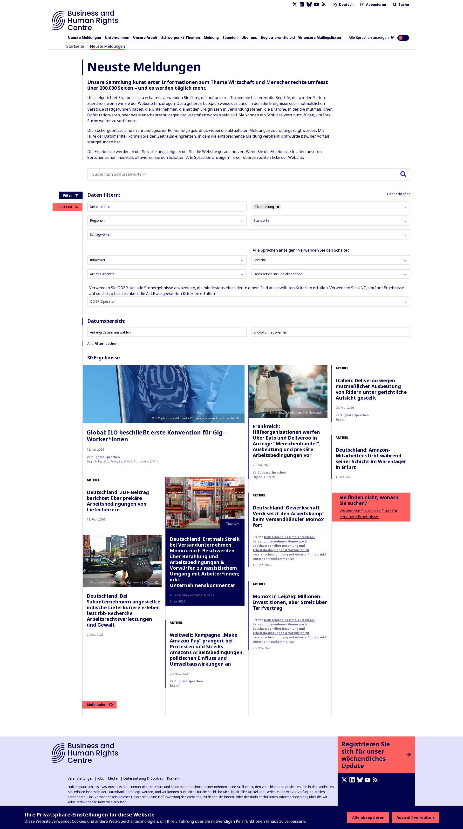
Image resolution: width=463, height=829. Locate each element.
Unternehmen (117, 37)
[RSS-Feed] (324, 4)
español (103, 461)
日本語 (128, 461)
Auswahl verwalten (415, 817)
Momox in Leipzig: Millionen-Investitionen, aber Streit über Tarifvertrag (290, 602)
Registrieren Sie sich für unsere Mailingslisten (301, 37)
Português (141, 461)
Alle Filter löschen (102, 343)
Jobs (100, 778)
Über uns (249, 37)
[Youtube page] (316, 4)
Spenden (230, 37)
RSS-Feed (64, 207)
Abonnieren (375, 4)
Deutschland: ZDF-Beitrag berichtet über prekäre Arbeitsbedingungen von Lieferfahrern (118, 501)
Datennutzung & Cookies (143, 778)
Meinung (211, 37)
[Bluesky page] (309, 4)
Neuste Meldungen (84, 37)
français (116, 461)
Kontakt (173, 778)
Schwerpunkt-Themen (180, 37)
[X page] (295, 4)
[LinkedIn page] (302, 4)
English (92, 461)
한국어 (154, 461)
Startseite (75, 46)
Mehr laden (96, 704)
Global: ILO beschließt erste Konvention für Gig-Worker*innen (155, 435)
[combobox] (167, 260)
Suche (403, 4)
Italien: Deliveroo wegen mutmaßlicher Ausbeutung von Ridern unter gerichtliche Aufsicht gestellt (371, 389)
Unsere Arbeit (145, 37)
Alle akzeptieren (368, 817)
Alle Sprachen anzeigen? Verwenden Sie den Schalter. (301, 250)
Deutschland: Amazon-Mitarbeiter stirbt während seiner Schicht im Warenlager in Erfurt (371, 458)
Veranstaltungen (80, 778)
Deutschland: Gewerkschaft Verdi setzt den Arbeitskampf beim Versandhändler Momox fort (288, 516)
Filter (67, 195)
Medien (113, 778)
